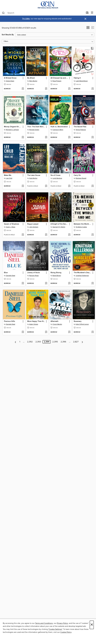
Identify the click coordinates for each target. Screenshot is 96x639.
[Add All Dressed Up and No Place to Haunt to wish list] (69, 88)
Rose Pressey (57, 81)
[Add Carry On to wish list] (92, 186)
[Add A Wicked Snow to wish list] (22, 88)
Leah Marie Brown (82, 81)
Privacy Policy (62, 623)
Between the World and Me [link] (83, 224)
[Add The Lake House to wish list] (46, 186)
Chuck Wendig (57, 324)
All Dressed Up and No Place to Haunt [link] (59, 78)
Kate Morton (33, 178)
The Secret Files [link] (80, 127)
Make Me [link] (7, 175)
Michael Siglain (34, 130)
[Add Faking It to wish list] (92, 88)
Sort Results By (8, 35)
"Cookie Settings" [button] (55, 629)
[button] (88, 28)
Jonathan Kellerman (82, 276)
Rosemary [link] (77, 321)
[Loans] (87, 13)
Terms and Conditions (44, 623)
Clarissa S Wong (58, 130)
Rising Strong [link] (56, 273)
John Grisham (33, 227)
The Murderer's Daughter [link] (83, 273)
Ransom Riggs (34, 276)
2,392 (30, 342)
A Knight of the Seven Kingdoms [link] (59, 224)
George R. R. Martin (59, 227)
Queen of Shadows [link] (11, 224)
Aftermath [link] (54, 321)
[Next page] (82, 341)
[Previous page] (15, 341)
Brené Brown (57, 276)
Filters (6, 41)
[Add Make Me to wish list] (22, 186)
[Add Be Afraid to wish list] (46, 88)
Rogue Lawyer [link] (33, 224)
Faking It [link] (77, 78)
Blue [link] (6, 273)
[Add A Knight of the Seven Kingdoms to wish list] (69, 234)
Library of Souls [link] (33, 273)
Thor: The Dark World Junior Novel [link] (36, 127)
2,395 (55, 342)
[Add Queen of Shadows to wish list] (22, 234)
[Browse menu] (92, 12)
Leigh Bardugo (57, 178)
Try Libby (26, 18)
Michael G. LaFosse (12, 130)
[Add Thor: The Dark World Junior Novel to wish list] (46, 137)
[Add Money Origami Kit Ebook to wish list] (22, 137)
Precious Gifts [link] (9, 321)
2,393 (38, 342)
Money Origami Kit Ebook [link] (13, 127)
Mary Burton (33, 81)
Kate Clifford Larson (82, 324)
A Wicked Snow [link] (10, 78)
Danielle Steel (10, 276)
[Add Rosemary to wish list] (92, 332)
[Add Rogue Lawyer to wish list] (46, 234)
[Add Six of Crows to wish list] (69, 186)
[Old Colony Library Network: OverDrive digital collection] (48, 5)
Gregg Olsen (10, 81)
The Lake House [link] (33, 175)
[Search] (3, 13)
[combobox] (43, 13)
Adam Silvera (33, 324)
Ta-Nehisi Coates (81, 227)
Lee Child (9, 178)
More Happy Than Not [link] (36, 321)
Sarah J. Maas (10, 227)
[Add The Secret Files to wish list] (92, 137)
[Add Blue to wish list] (22, 283)
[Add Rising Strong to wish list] (69, 283)
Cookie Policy (65, 632)
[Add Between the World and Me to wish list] (92, 234)
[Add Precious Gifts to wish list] (22, 332)
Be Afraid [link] (31, 78)
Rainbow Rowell (81, 178)
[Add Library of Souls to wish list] (46, 283)
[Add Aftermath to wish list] (69, 332)
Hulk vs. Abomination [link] (59, 127)
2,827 (75, 342)
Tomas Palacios (81, 130)
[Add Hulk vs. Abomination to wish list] (69, 137)
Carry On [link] (77, 175)
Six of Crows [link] (55, 175)
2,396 (63, 342)
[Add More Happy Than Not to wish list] (46, 332)
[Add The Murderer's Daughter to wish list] (92, 283)
